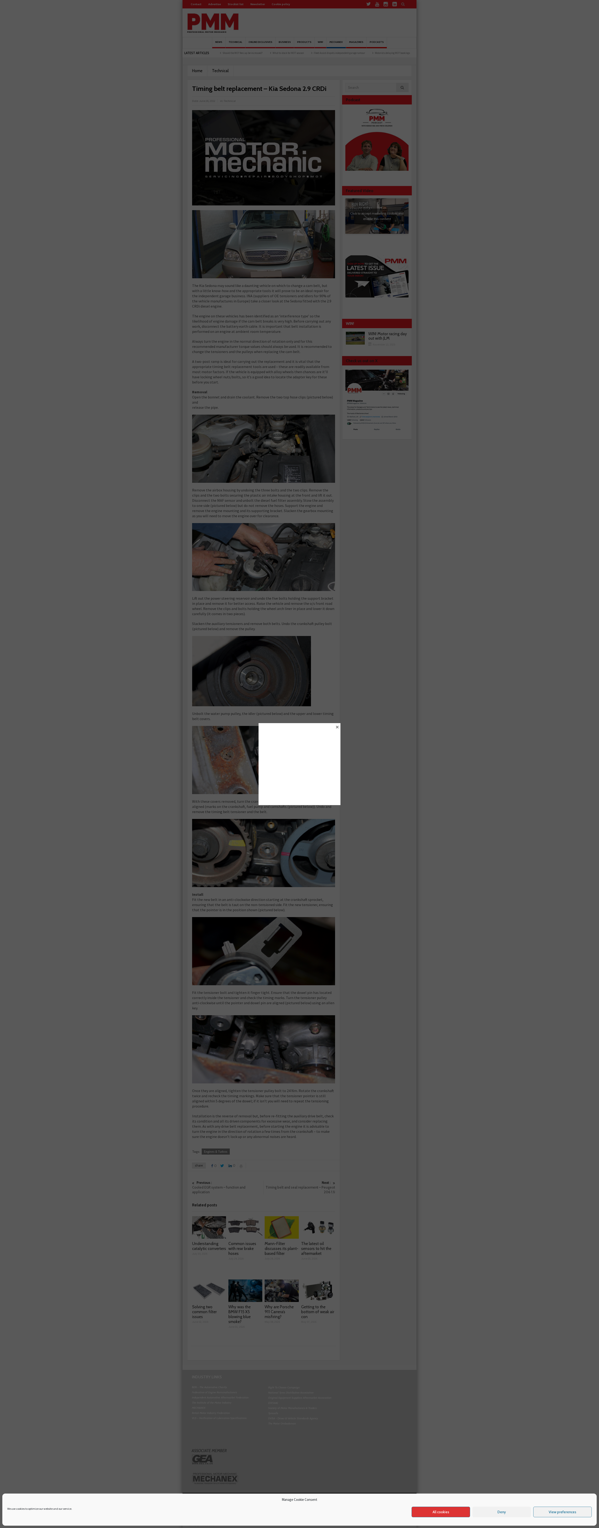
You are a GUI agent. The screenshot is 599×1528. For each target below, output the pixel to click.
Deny (501, 1512)
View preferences (562, 1512)
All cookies (441, 1512)
